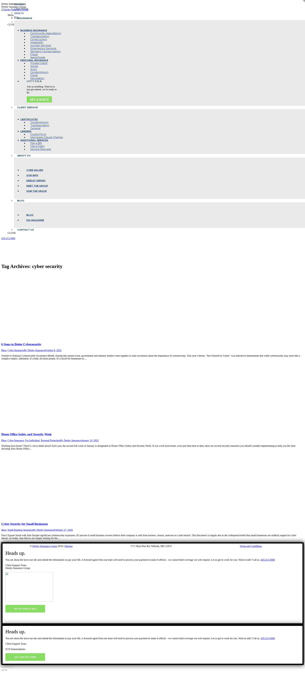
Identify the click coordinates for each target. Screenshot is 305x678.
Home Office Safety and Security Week (26, 434)
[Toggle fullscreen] (9, 667)
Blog (3, 350)
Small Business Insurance (20, 530)
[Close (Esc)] (2, 667)
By (34, 350)
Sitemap (68, 546)
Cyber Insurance (15, 350)
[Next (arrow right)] (5, 670)
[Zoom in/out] (12, 667)
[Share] (5, 667)
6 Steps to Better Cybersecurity (21, 344)
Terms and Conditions (251, 546)
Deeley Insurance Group (44, 546)
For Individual (32, 440)
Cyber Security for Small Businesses (24, 524)
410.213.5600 (8, 238)
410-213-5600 (268, 559)
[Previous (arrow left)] (2, 670)
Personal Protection (50, 440)
